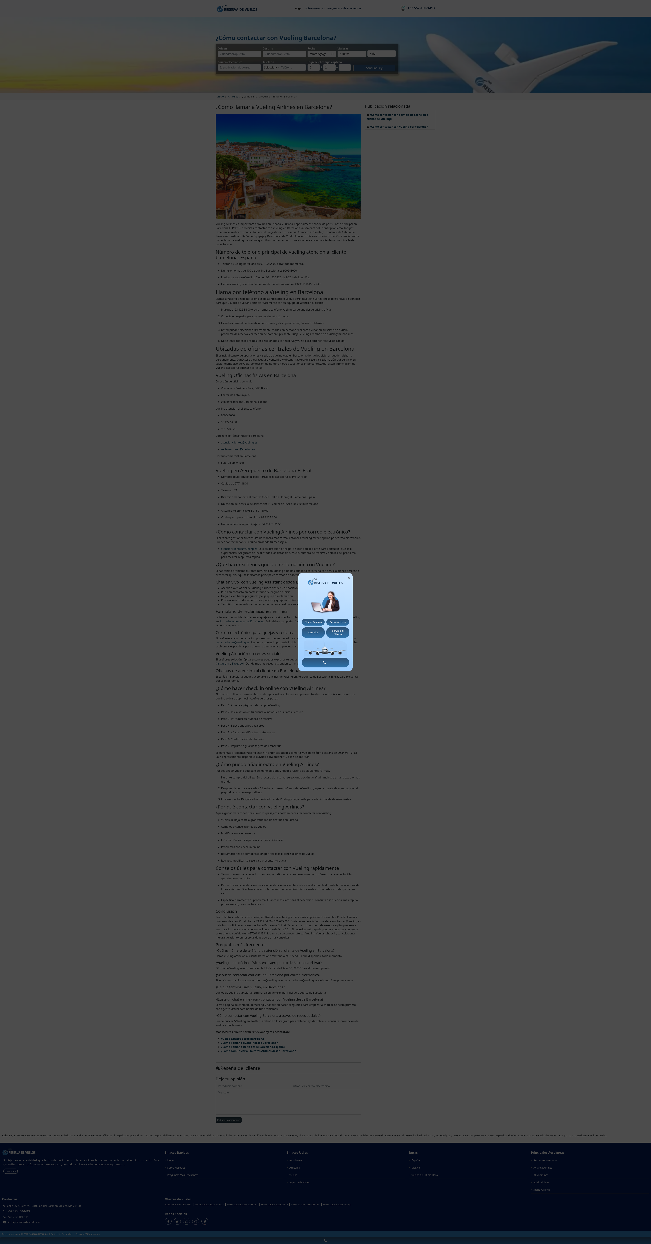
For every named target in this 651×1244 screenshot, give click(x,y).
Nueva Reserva (313, 622)
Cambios (313, 632)
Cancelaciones (338, 622)
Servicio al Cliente (338, 632)
